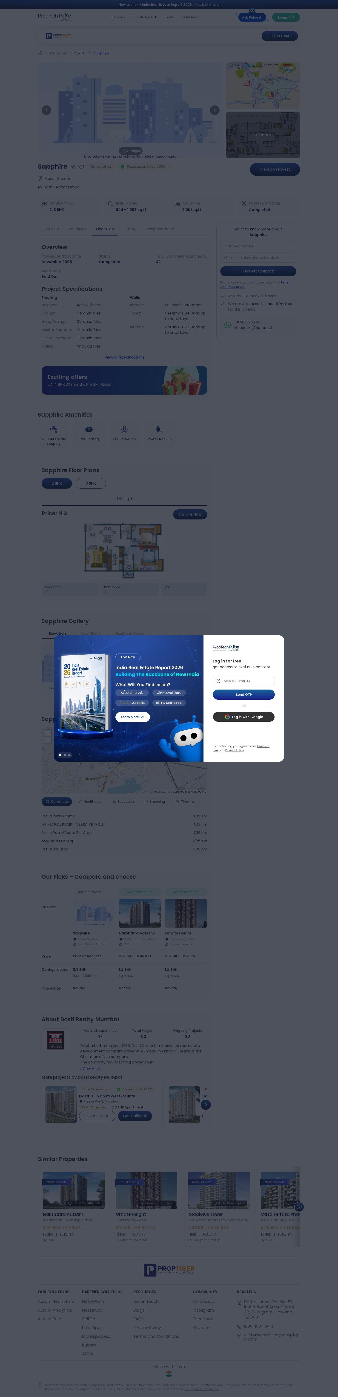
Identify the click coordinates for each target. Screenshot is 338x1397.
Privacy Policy (234, 750)
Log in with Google (247, 717)
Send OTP (244, 694)
